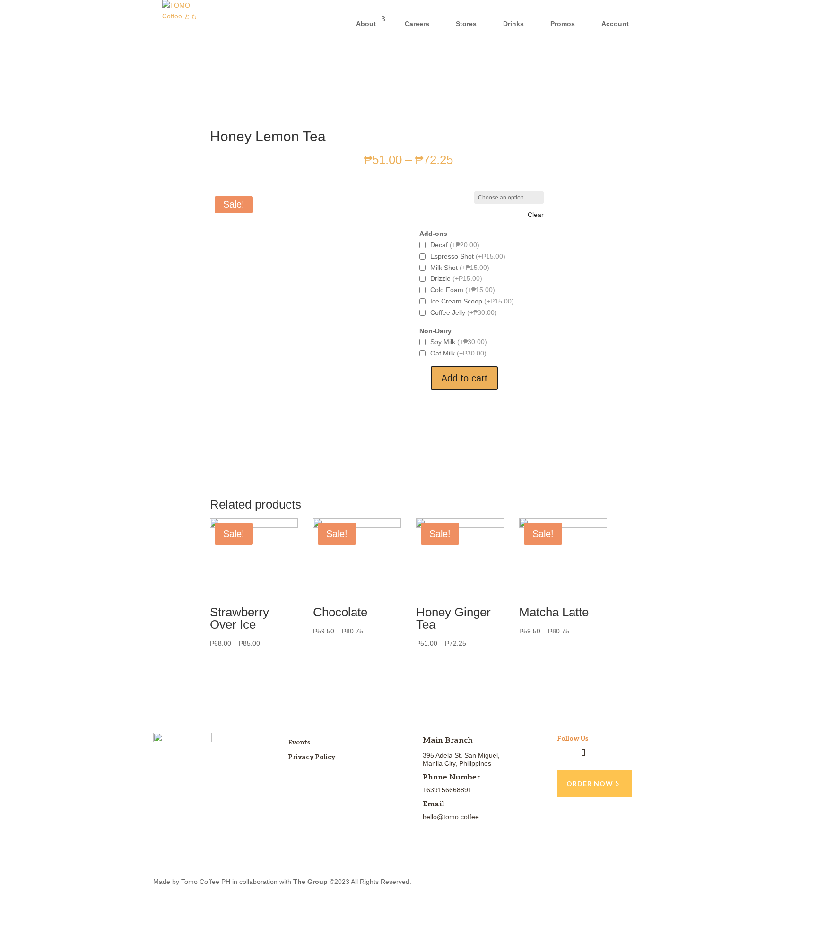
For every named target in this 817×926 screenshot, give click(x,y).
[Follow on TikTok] (583, 753)
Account (615, 23)
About (366, 23)
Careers (417, 23)
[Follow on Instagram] (602, 753)
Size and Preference (446, 197)
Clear (536, 214)
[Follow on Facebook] (564, 753)
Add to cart (464, 378)
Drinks (513, 23)
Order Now (589, 783)
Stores (466, 23)
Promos (562, 23)
